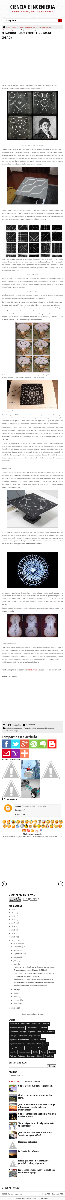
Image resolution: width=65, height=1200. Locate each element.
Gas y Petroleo (48, 1032)
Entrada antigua (60, 883)
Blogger (40, 1014)
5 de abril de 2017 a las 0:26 (34, 806)
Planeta (43, 1052)
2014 (14, 933)
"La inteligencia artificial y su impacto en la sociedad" (36, 1124)
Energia (23, 1032)
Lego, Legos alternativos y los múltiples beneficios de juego (36, 1171)
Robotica (21, 1056)
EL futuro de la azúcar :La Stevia (26, 976)
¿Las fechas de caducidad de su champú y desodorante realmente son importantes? (37, 1107)
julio (15, 961)
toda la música (32, 670)
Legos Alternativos (16, 1048)
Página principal (17, 1075)
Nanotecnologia (9, 30)
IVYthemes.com (44, 1198)
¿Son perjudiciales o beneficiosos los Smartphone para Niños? (35, 1134)
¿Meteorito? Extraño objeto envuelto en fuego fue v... (34, 979)
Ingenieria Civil (34, 1036)
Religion (13, 1056)
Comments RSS (57, 1194)
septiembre (18, 954)
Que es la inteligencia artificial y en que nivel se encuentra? (37, 1115)
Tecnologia (49, 1056)
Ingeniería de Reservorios (19, 1040)
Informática (23, 1036)
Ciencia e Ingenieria (32, 6)
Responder (20, 814)
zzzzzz (18, 806)
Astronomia (36, 1023)
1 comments (30, 725)
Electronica (14, 1032)
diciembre (17, 943)
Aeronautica (14, 1023)
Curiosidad (43, 1027)
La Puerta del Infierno (28, 1151)
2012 (14, 940)
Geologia (13, 1036)
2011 (14, 1008)
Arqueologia (25, 1023)
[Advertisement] (32, 61)
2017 (14, 923)
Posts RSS (46, 1194)
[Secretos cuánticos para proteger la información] (11, 779)
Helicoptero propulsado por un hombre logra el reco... (34, 967)
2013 (14, 937)
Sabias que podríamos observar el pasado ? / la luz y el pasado (33, 1162)
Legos (46, 1044)
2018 (14, 920)
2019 (14, 916)
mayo (16, 990)
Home (4, 27)
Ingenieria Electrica (38, 1040)
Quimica (52, 1052)
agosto (16, 957)
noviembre (18, 947)
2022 (14, 913)
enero (16, 1004)
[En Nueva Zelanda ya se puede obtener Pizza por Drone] (30, 779)
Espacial (31, 1032)
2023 (14, 909)
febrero (17, 1000)
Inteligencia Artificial (34, 1044)
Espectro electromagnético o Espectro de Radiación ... (35, 982)
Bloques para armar (17, 1027)
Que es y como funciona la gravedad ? (35, 1085)
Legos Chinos (31, 1048)
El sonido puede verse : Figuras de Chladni (30, 970)
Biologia (46, 1023)
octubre (17, 950)
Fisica (21, 27)
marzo (16, 997)
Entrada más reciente (4, 883)
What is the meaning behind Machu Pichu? (35, 1096)
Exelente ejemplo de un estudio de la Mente (30, 986)
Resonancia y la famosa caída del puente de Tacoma (34, 973)
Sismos (39, 1056)
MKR (34, 1198)
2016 (14, 926)
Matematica (45, 27)
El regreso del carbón (28, 1141)
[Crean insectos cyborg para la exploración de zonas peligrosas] (11, 797)
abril (15, 993)
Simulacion (31, 1056)
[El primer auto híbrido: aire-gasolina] (30, 797)
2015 (14, 930)
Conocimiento (12, 27)
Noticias (35, 1052)
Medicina (13, 1052)
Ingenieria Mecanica (32, 27)
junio (16, 964)
